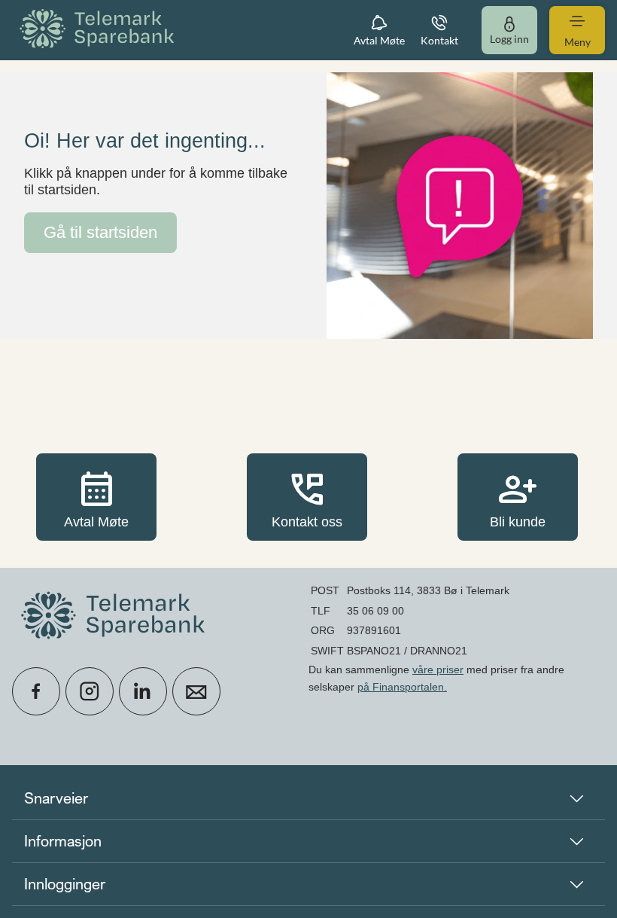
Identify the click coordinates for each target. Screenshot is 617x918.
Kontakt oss (307, 496)
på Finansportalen (400, 687)
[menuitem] (99, 29)
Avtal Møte (96, 496)
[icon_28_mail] (196, 691)
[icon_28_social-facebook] (36, 691)
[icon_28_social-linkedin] (143, 691)
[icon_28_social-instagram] (89, 691)
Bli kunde (518, 496)
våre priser (438, 669)
